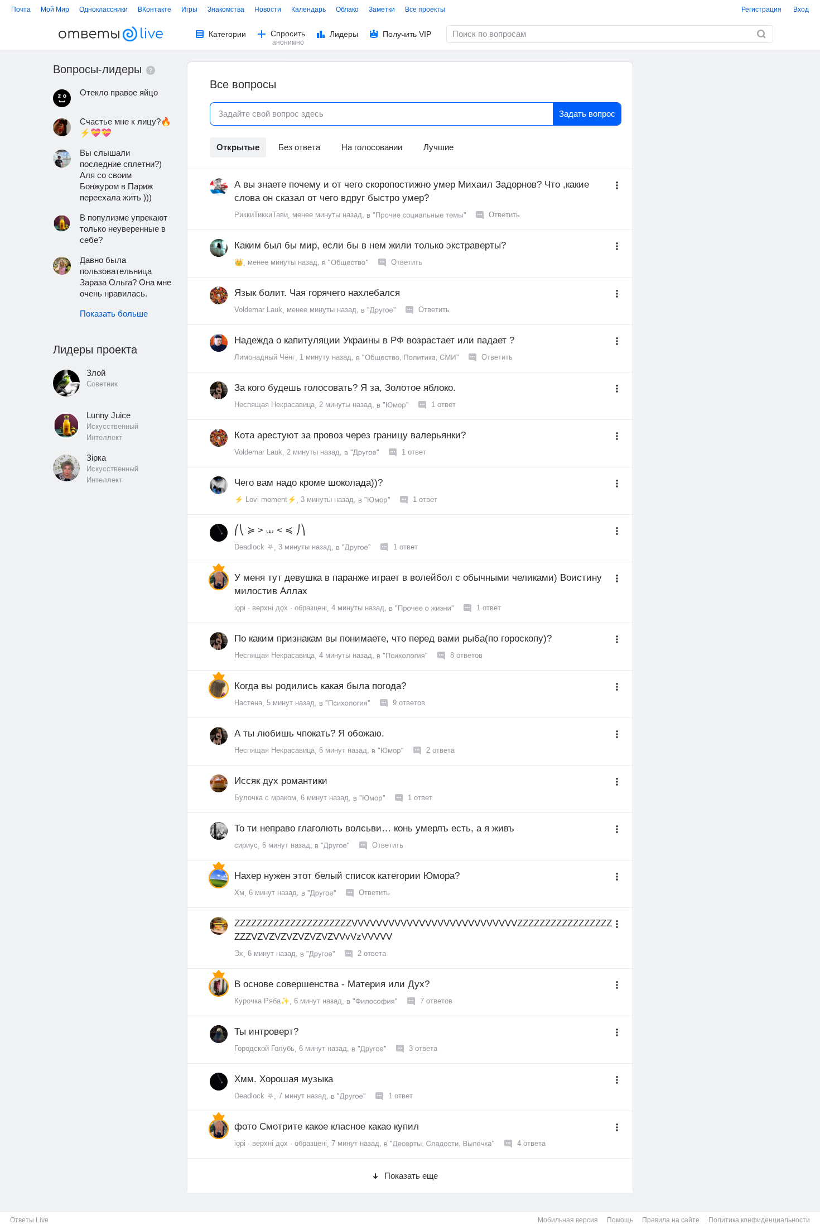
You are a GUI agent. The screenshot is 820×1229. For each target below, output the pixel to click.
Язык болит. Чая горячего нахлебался (317, 293)
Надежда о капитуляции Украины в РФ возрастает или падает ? (374, 340)
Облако (347, 8)
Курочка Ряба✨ (262, 1001)
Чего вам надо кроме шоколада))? (308, 482)
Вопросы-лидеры (97, 69)
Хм (239, 892)
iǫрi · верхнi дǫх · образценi (280, 608)
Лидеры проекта (95, 349)
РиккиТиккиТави (261, 215)
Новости (267, 8)
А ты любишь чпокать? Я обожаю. (309, 733)
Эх (238, 953)
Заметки (382, 8)
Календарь (308, 8)
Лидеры (344, 34)
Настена (248, 703)
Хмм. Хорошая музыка (283, 1079)
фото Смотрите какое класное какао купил (326, 1126)
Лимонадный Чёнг (264, 357)
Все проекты (425, 8)
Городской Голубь (264, 1048)
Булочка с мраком (265, 797)
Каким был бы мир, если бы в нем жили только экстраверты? (370, 245)
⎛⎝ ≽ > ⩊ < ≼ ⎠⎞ (270, 530)
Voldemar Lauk (258, 309)
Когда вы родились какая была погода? (320, 686)
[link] (761, 34)
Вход (801, 8)
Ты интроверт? (266, 1031)
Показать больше (114, 313)
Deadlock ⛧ (254, 547)
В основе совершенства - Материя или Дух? (332, 984)
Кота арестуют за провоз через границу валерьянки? (350, 435)
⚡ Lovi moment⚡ (265, 499)
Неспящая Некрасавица (274, 404)
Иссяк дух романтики (280, 781)
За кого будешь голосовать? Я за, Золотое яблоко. (345, 387)
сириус (246, 845)
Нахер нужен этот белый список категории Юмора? (347, 876)
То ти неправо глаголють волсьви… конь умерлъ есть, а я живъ (374, 828)
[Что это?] (150, 70)
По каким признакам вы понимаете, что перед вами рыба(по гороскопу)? (393, 638)
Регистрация (761, 8)
